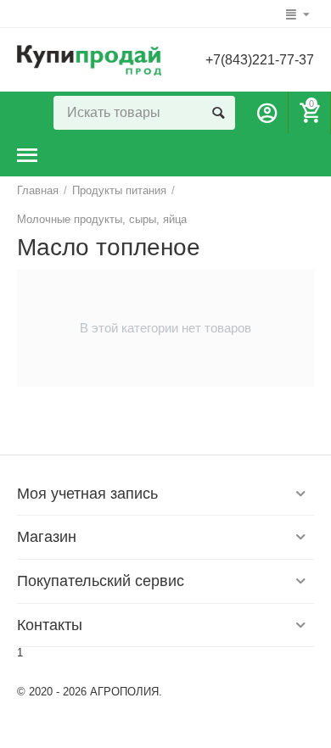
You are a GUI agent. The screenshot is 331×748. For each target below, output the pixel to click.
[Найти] (218, 113)
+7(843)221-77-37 (259, 60)
